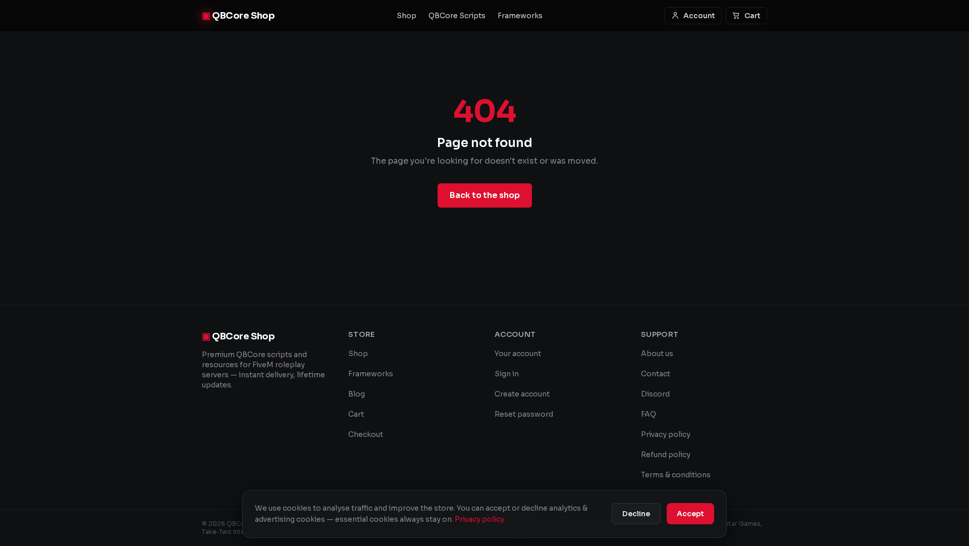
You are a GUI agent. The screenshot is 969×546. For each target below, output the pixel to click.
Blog (356, 394)
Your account (518, 353)
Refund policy (665, 454)
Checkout (365, 434)
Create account (522, 394)
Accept (690, 513)
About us (657, 353)
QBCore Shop (238, 15)
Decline (636, 513)
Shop (406, 15)
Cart (752, 15)
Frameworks (520, 15)
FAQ (648, 414)
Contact (655, 373)
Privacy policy (665, 434)
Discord (655, 394)
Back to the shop (485, 195)
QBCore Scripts (457, 15)
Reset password (524, 414)
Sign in (507, 373)
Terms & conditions (676, 474)
